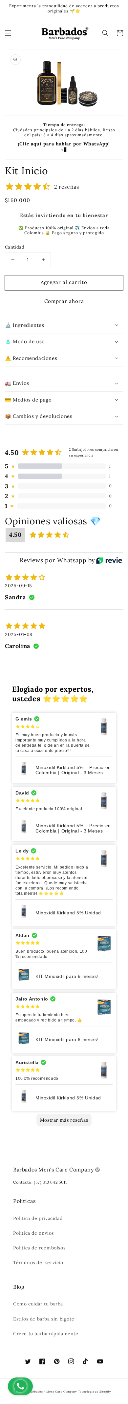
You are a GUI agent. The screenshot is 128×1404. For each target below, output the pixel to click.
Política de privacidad (37, 1218)
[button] (8, 33)
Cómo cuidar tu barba (38, 1304)
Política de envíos (33, 1233)
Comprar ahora (64, 301)
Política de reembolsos (39, 1248)
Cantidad (14, 247)
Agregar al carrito (64, 282)
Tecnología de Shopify (94, 1391)
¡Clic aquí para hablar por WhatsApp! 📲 (64, 147)
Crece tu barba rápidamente (45, 1334)
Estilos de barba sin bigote (43, 1319)
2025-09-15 (18, 586)
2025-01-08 (18, 634)
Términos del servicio (38, 1262)
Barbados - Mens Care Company (53, 1391)
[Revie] (109, 560)
